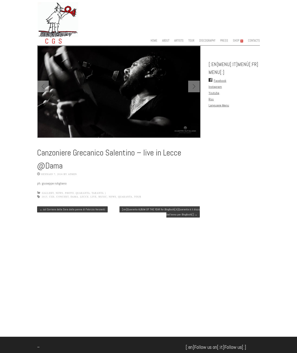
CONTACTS (254, 41)
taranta (98, 193)
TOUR (191, 41)
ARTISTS (179, 41)
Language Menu (219, 105)
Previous (43, 86)
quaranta (83, 193)
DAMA (74, 196)
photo (69, 193)
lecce (84, 196)
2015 (44, 196)
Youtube (214, 93)
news (112, 196)
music (102, 196)
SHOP (237, 41)
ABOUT (165, 41)
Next (194, 86)
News (59, 193)
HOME (154, 41)
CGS (52, 196)
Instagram (215, 87)
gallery (48, 193)
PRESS (224, 41)
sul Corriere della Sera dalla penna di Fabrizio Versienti (72, 209)
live (93, 196)
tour (137, 196)
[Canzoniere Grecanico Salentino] (67, 40)
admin (72, 174)
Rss (211, 99)
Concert (62, 196)
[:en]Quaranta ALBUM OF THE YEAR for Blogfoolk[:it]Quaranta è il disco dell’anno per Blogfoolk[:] (161, 212)
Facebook (220, 81)
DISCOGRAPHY (207, 41)
